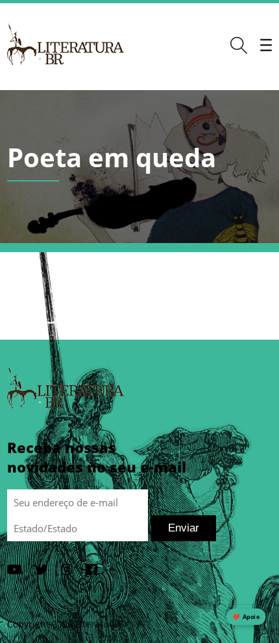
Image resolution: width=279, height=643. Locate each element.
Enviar (183, 528)
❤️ (246, 617)
